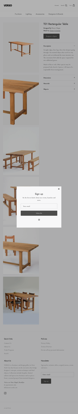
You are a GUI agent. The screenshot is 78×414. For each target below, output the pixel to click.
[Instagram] (39, 219)
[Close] (59, 189)
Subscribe (39, 213)
